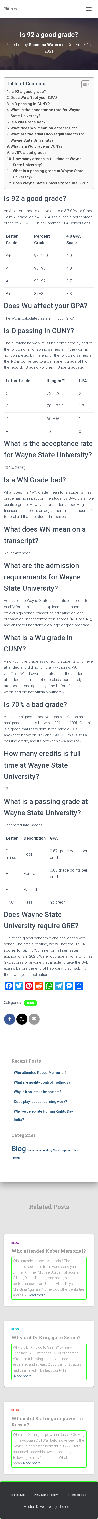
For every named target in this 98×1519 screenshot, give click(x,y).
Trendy (15, 1157)
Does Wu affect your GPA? (34, 97)
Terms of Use (76, 1495)
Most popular (62, 1150)
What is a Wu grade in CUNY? (37, 146)
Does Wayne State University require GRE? (50, 183)
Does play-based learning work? (40, 1102)
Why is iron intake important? (37, 1092)
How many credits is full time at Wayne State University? (47, 162)
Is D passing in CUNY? (30, 104)
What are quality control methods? (42, 1082)
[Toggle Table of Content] (83, 84)
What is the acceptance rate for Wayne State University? (45, 113)
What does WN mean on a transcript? (44, 128)
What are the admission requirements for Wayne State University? (47, 137)
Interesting (45, 1150)
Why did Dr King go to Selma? (46, 1337)
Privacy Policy (46, 1495)
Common (32, 1150)
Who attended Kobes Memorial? (40, 1073)
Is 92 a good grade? (28, 91)
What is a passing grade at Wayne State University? (48, 174)
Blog (30, 1003)
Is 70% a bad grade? (29, 152)
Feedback (18, 1495)
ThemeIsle (66, 1507)
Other (75, 1150)
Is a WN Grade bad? (28, 122)
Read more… (37, 1295)
